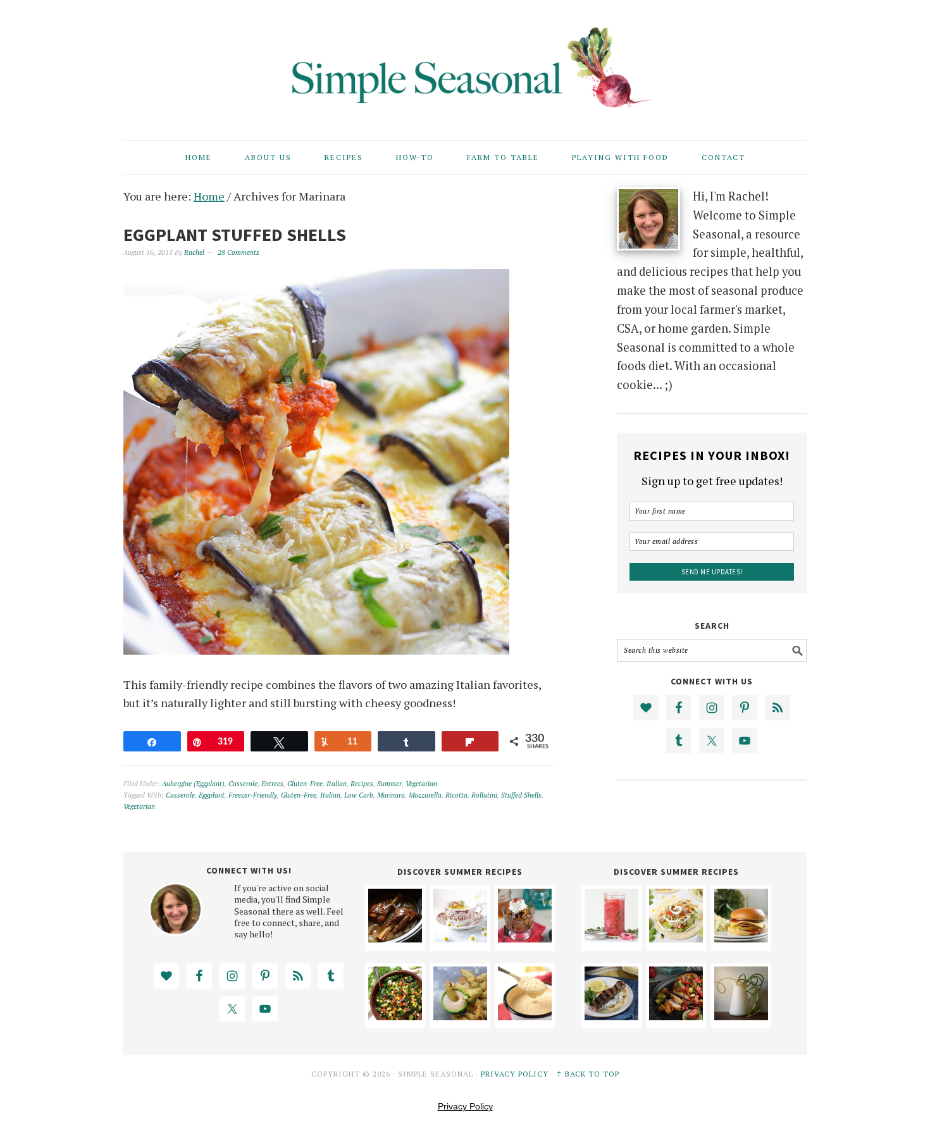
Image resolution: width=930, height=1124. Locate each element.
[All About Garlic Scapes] (741, 1015)
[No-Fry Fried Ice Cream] (525, 938)
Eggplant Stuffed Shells (234, 234)
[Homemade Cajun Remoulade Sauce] (525, 1015)
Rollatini (484, 795)
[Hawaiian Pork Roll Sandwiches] (741, 938)
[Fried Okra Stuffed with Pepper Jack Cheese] (460, 1015)
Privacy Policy (515, 1073)
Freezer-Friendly (252, 795)
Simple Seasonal (465, 64)
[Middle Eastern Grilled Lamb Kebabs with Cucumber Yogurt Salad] (611, 1015)
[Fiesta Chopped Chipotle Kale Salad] (395, 1015)
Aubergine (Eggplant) (193, 783)
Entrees (272, 783)
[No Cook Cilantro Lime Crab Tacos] (676, 938)
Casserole (242, 783)
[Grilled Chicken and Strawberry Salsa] (676, 1015)
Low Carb (358, 795)
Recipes (361, 783)
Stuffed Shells (521, 795)
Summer (389, 783)
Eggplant (212, 795)
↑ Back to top (587, 1073)
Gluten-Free (305, 783)
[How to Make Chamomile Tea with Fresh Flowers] (460, 938)
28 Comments (238, 252)
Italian (336, 783)
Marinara (391, 795)
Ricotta (456, 795)
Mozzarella (425, 795)
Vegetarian (421, 783)
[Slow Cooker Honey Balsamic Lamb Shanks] (395, 938)
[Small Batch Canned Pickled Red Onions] (611, 938)
